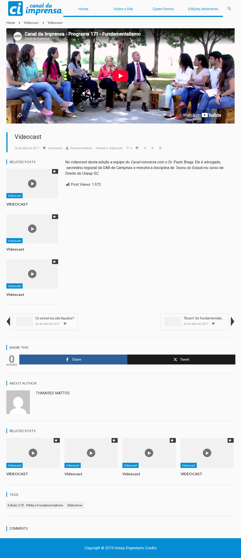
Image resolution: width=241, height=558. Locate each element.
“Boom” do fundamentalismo (205, 318)
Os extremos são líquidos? (54, 318)
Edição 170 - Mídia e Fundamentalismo (35, 505)
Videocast (31, 23)
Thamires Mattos (81, 148)
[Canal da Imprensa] (34, 8)
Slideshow (74, 505)
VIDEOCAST (17, 204)
